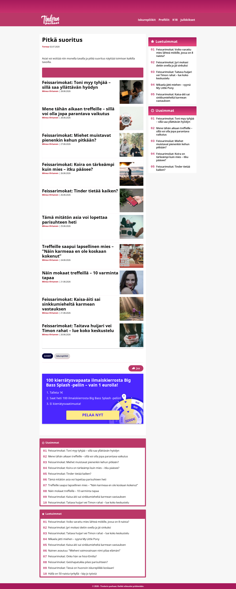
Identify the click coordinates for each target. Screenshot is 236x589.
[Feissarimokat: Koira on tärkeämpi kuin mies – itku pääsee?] (131, 174)
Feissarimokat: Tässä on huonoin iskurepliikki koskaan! (81, 568)
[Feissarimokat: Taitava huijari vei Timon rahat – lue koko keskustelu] (131, 335)
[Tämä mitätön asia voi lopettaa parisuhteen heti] (131, 227)
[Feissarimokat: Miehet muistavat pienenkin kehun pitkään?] (131, 145)
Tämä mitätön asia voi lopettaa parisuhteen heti (74, 219)
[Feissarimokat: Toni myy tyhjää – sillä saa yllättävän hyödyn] (131, 92)
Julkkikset (187, 20)
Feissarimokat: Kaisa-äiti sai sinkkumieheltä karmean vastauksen (71, 304)
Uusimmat (52, 442)
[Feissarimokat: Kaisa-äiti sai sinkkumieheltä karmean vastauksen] (131, 309)
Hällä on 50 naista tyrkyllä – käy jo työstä (72, 573)
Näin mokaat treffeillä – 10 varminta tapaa (80, 275)
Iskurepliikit (147, 20)
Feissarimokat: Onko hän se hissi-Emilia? (72, 556)
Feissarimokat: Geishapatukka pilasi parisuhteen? (78, 562)
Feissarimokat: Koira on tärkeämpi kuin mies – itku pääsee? (78, 166)
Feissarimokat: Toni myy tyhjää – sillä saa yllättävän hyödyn (76, 84)
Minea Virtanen (50, 91)
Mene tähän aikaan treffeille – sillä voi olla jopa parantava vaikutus (78, 111)
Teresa (45, 46)
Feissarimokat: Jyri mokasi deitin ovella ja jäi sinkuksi (79, 527)
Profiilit (164, 20)
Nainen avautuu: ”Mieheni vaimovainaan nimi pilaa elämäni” (84, 550)
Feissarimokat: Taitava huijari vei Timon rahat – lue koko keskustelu (78, 328)
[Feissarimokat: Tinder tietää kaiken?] (131, 200)
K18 (175, 20)
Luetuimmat (53, 513)
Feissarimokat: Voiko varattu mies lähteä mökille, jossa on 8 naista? (88, 521)
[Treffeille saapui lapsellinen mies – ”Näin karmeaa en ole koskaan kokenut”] (131, 256)
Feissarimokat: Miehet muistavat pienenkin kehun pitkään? (76, 137)
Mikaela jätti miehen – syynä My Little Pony (73, 539)
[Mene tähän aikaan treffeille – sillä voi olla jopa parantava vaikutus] (131, 118)
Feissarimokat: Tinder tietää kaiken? (80, 191)
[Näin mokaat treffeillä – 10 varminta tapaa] (131, 282)
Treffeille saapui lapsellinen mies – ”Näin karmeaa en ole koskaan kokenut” (78, 251)
